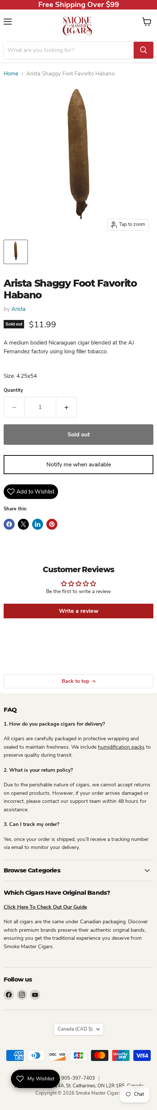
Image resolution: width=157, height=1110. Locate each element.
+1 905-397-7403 (74, 1078)
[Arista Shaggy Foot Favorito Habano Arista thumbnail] (15, 252)
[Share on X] (23, 524)
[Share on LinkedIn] (37, 524)
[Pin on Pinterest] (51, 524)
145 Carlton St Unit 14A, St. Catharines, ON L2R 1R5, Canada (78, 1086)
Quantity (13, 390)
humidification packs (121, 747)
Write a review (79, 611)
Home (11, 74)
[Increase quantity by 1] (66, 407)
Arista (18, 309)
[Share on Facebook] (9, 524)
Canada (75, 1029)
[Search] (143, 50)
